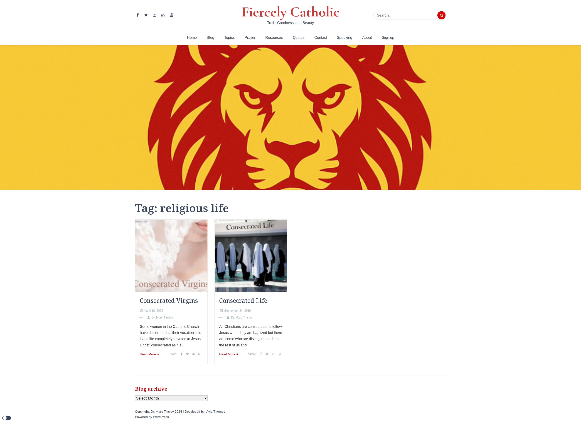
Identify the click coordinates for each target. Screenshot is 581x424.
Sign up (388, 37)
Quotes (298, 37)
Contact (320, 37)
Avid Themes (215, 411)
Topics (229, 37)
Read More (148, 354)
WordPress (161, 417)
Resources (274, 37)
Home (192, 37)
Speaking (344, 37)
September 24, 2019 (237, 310)
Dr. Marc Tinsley (162, 317)
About (367, 37)
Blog (210, 37)
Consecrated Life (243, 301)
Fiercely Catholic (290, 12)
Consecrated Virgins (169, 301)
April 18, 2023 (154, 310)
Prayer (250, 37)
